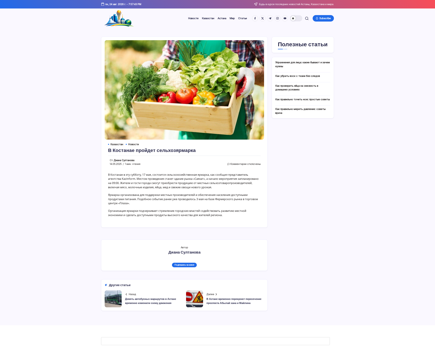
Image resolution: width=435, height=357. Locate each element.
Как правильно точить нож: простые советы (302, 99)
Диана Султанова (124, 160)
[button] (296, 18)
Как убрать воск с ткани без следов (297, 76)
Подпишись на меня (184, 265)
